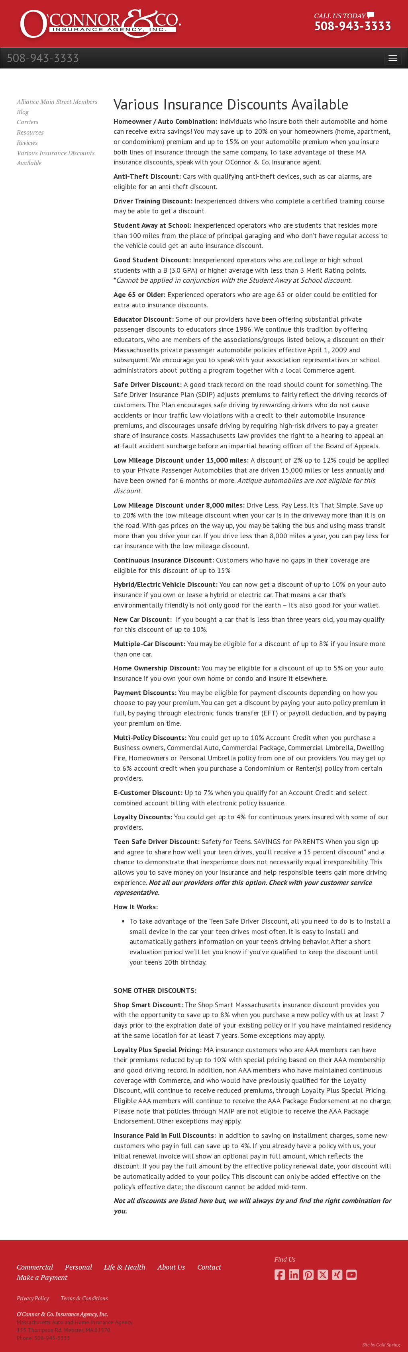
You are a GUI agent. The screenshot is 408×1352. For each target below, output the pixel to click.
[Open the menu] (393, 58)
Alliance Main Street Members (57, 101)
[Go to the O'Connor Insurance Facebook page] (280, 1275)
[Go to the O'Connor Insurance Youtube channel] (351, 1275)
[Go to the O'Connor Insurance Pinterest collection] (308, 1275)
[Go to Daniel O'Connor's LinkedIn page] (294, 1275)
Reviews (27, 142)
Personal (78, 1267)
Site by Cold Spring (381, 1345)
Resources (30, 132)
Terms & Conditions (84, 1298)
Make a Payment (42, 1277)
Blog (23, 111)
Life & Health (124, 1267)
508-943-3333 (42, 57)
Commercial (35, 1267)
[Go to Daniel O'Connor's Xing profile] (337, 1275)
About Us (171, 1267)
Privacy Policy (33, 1298)
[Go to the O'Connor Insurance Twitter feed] (323, 1275)
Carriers (28, 121)
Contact (209, 1267)
